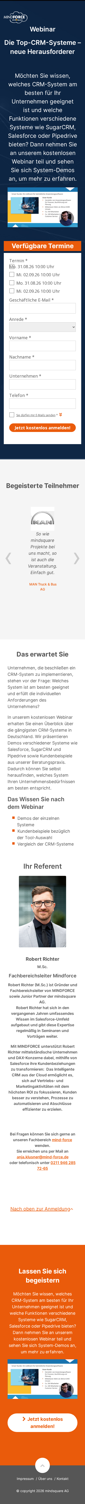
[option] (42, 549)
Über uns (45, 1479)
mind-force (62, 1139)
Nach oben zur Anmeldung (40, 1209)
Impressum (25, 1479)
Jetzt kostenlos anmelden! (45, 1422)
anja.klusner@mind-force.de (42, 1157)
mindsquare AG (57, 1491)
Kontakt (62, 1479)
